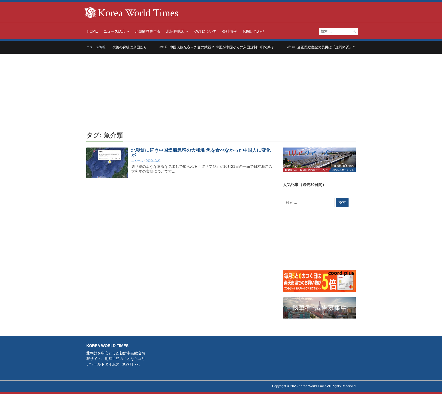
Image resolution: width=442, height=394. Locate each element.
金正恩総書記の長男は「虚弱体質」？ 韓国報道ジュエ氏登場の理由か (344, 47)
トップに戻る (427, 385)
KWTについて (205, 31)
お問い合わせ (253, 31)
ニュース (137, 160)
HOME (92, 31)
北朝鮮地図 (175, 31)
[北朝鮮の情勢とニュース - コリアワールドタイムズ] (131, 12)
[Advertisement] (221, 88)
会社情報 (229, 31)
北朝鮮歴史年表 (147, 31)
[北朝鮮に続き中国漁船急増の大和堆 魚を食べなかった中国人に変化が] (107, 163)
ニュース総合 (114, 31)
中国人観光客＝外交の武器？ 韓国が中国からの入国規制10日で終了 (215, 47)
